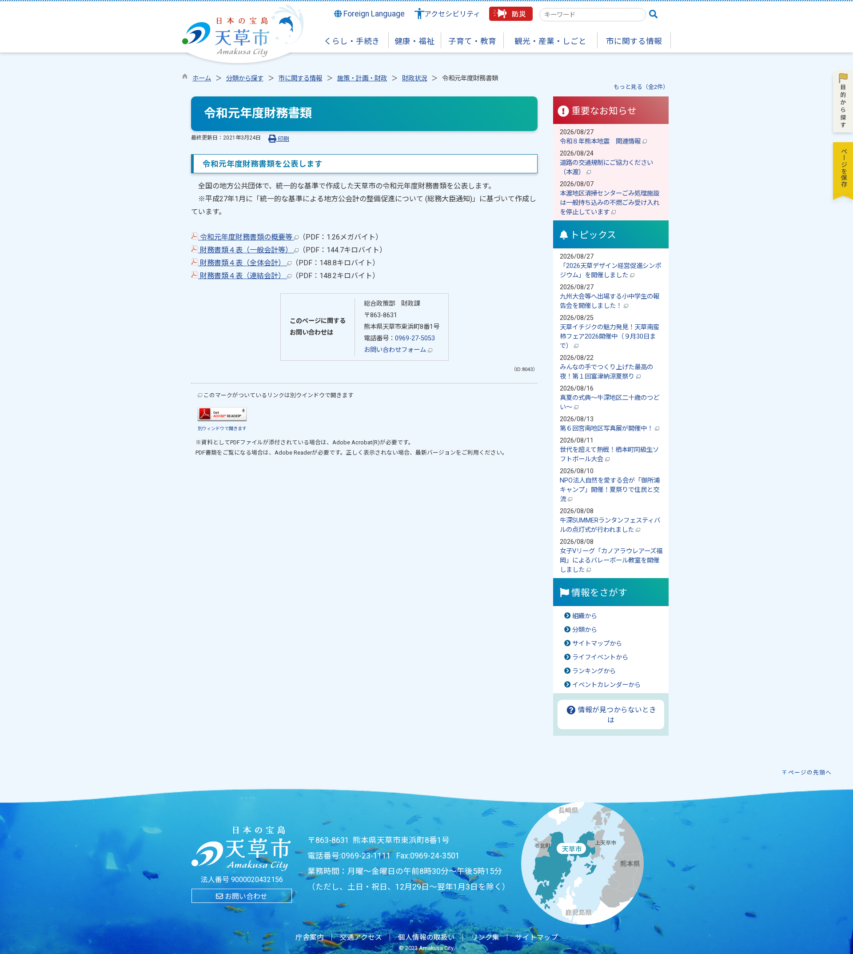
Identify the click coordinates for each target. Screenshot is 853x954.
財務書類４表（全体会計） (242, 263)
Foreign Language (373, 13)
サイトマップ (536, 938)
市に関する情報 (300, 78)
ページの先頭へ (810, 772)
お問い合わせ (245, 896)
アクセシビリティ (452, 14)
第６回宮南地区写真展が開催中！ (607, 428)
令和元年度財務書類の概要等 (246, 237)
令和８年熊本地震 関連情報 (601, 141)
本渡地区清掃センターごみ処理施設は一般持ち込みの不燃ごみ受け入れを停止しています (609, 203)
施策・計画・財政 (362, 78)
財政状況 (414, 78)
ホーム (201, 78)
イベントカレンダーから (606, 685)
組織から (584, 616)
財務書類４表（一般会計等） (246, 250)
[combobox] (593, 14)
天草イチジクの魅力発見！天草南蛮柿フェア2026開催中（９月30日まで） (609, 336)
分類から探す (244, 78)
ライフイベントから (600, 657)
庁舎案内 (309, 938)
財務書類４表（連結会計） (242, 275)
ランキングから (594, 671)
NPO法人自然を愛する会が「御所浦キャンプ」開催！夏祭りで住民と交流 (610, 490)
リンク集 (485, 938)
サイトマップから (597, 643)
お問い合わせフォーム (396, 350)
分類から (584, 630)
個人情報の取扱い (426, 938)
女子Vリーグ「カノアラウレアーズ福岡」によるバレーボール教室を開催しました (611, 560)
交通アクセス (361, 938)
